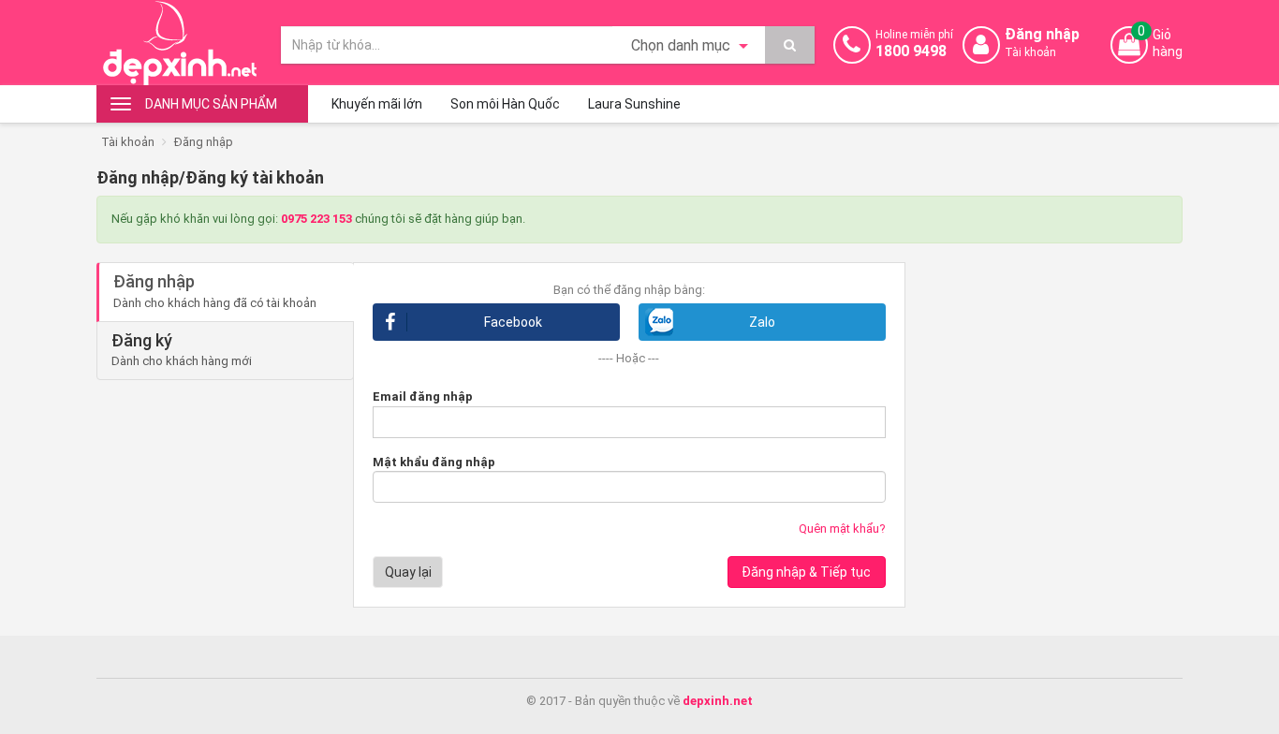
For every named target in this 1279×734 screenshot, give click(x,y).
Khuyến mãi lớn (376, 103)
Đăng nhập (203, 142)
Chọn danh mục (682, 45)
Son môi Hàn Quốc (505, 103)
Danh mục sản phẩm (211, 103)
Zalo (762, 322)
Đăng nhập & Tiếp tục (806, 572)
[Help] (790, 45)
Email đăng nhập (423, 396)
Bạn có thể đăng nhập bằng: (629, 290)
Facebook (513, 322)
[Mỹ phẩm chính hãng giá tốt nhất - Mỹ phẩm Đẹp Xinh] (179, 42)
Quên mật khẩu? (842, 528)
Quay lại (408, 572)
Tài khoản (127, 142)
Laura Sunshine (634, 103)
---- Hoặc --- (628, 358)
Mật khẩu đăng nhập (434, 462)
